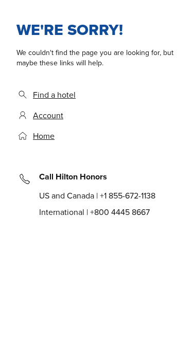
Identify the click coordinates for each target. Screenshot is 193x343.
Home (44, 135)
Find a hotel (54, 94)
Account (48, 115)
